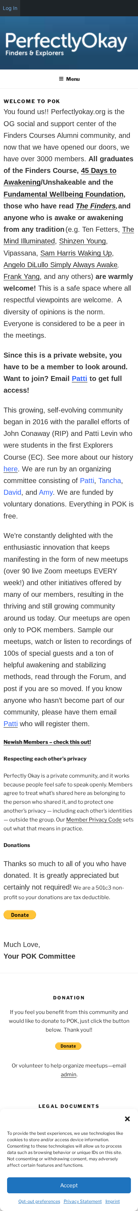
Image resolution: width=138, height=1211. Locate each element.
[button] (127, 1118)
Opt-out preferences (39, 1201)
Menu (73, 79)
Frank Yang (22, 276)
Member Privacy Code (94, 820)
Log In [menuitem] (10, 8)
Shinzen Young (82, 241)
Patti (79, 378)
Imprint (112, 1201)
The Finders (96, 206)
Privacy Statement (83, 1201)
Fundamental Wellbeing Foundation (63, 194)
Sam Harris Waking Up (76, 253)
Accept (69, 1185)
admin (68, 1074)
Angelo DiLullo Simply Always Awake (60, 265)
